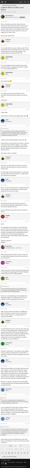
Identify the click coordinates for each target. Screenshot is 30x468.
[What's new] (24, 1)
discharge (8, 389)
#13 (28, 267)
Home (2, 463)
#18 (28, 365)
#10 (28, 200)
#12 (28, 252)
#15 (28, 309)
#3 (28, 62)
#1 (28, 21)
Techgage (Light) (6, 460)
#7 (28, 125)
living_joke (8, 342)
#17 (28, 348)
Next (15, 446)
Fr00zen (7, 418)
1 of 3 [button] (10, 446)
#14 (28, 283)
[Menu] (2, 2)
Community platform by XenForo (13, 466)
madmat (8, 39)
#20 (28, 423)
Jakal (6, 119)
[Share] (26, 21)
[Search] (28, 1)
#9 (28, 185)
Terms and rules (11, 462)
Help (25, 462)
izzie (6, 277)
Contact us (3, 462)
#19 (28, 394)
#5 (28, 90)
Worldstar (8, 261)
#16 (28, 326)
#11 (28, 221)
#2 (28, 45)
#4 (28, 78)
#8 (28, 162)
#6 (28, 109)
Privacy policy (19, 462)
